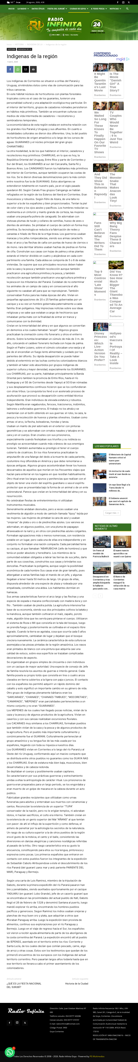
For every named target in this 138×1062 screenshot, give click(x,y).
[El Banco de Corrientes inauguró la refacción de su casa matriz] (122, 568)
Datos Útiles (38, 8)
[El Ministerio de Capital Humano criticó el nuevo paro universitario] (99, 457)
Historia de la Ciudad (76, 983)
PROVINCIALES (100, 572)
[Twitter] (128, 2)
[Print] (33, 69)
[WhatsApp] (17, 69)
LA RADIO (22, 8)
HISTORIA (19, 44)
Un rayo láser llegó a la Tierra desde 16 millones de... (119, 488)
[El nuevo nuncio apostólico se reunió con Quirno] (122, 542)
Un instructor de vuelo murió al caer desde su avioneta (119, 474)
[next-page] (100, 596)
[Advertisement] (112, 413)
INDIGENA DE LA (35, 44)
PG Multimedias (97, 1056)
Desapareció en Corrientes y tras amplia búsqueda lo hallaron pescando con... (101, 582)
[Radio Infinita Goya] (22, 31)
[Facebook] (117, 2)
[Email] (25, 69)
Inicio (9, 44)
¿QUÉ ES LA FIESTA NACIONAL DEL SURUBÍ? (24, 985)
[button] (127, 8)
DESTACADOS (99, 546)
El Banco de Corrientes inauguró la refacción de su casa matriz (121, 582)
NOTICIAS (114, 8)
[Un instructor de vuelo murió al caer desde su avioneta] (99, 474)
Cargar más (110, 512)
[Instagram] (123, 2)
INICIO (11, 8)
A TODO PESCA (98, 8)
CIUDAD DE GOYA (78, 8)
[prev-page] (95, 596)
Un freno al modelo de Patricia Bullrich (101, 553)
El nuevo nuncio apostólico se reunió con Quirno (122, 553)
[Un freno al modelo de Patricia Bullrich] (102, 542)
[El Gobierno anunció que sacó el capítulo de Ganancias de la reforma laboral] (99, 501)
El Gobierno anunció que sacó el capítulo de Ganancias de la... (120, 501)
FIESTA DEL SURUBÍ (56, 8)
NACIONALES (119, 546)
